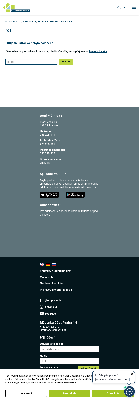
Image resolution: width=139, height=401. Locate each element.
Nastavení (26, 393)
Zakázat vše (69, 393)
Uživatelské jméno (52, 343)
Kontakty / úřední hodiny (55, 271)
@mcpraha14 (53, 300)
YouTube (50, 313)
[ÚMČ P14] (16, 7)
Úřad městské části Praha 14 (20, 21)
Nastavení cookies (52, 283)
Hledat (66, 61)
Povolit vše (113, 393)
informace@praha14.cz (53, 330)
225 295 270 (47, 153)
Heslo (43, 355)
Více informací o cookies (62, 382)
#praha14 (51, 307)
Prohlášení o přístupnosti (56, 289)
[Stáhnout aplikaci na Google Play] (75, 194)
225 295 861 (47, 144)
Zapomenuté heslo (49, 367)
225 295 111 (47, 134)
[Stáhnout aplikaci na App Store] (49, 194)
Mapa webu (47, 277)
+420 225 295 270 (49, 326)
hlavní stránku (98, 51)
